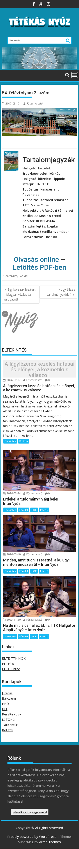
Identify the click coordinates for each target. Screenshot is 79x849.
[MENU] (74, 75)
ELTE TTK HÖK (14, 658)
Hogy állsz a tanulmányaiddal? (61, 291)
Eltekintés (10, 441)
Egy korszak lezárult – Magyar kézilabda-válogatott (20, 294)
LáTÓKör (9, 719)
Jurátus (7, 693)
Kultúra (23, 441)
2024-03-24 (13, 493)
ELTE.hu (8, 663)
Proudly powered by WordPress (31, 836)
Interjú (44, 510)
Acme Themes (50, 842)
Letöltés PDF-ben (39, 267)
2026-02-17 (13, 380)
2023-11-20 (13, 620)
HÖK (34, 510)
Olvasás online (36, 259)
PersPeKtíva (11, 714)
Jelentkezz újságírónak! (30, 812)
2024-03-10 (13, 554)
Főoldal (23, 276)
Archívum (11, 276)
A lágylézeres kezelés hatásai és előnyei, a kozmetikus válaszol (39, 369)
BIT (4, 709)
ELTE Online (11, 669)
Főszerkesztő (35, 103)
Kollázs (7, 730)
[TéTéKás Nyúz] (39, 67)
